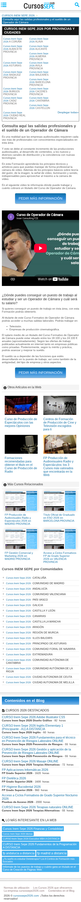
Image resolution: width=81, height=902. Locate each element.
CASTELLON (39, 106)
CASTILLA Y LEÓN (30, 610)
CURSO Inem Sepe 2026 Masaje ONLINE (30, 761)
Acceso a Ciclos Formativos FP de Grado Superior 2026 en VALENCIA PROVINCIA (59, 557)
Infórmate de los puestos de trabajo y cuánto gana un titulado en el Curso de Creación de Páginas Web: (39, 868)
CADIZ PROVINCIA (12, 101)
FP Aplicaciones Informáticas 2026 (25, 769)
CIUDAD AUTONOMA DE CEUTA (39, 676)
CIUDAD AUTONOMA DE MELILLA (40, 682)
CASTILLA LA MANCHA (33, 621)
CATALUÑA (26, 577)
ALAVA (38, 40)
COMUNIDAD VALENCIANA (36, 594)
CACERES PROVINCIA (38, 91)
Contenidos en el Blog (24, 701)
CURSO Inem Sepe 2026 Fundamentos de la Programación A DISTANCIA (39, 846)
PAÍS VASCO (27, 599)
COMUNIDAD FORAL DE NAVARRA (40, 648)
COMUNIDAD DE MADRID (35, 583)
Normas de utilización (16, 887)
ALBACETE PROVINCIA (12, 49)
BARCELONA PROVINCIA (39, 82)
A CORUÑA (12, 40)
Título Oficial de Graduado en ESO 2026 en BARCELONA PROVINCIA (59, 517)
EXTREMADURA (29, 654)
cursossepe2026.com (26, 895)
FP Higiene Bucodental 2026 (21, 786)
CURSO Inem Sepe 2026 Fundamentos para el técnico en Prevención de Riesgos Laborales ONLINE (38, 739)
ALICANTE (38, 47)
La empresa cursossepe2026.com (24, 890)
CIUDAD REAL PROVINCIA (14, 115)
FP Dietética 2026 (14, 778)
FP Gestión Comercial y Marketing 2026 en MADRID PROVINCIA (19, 555)
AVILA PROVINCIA (38, 66)
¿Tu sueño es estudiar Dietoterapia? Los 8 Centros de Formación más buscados (39, 860)
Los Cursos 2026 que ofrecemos (52, 887)
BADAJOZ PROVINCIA (12, 75)
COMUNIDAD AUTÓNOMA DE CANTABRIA (37, 661)
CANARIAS (26, 616)
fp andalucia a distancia (18, 853)
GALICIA (24, 605)
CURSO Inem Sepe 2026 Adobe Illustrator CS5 (33, 717)
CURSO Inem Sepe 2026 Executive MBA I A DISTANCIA (31, 838)
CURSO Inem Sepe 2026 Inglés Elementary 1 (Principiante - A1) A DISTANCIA (32, 727)
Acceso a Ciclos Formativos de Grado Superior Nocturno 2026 (40, 797)
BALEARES (39, 73)
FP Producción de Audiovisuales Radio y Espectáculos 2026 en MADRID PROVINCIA (18, 519)
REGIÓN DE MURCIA (32, 632)
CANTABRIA (39, 99)
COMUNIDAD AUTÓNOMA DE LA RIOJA (39, 670)
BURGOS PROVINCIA (12, 91)
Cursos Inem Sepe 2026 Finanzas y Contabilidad (33, 828)
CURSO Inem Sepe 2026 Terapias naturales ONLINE (37, 807)
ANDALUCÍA (26, 588)
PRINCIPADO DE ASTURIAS (36, 643)
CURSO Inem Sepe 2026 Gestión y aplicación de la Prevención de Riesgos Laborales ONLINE (36, 751)
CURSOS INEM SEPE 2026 (18, 15)
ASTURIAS (12, 64)
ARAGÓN (25, 627)
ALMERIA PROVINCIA (38, 56)
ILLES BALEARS (29, 637)
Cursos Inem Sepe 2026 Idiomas (18, 834)
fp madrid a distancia (51, 853)
